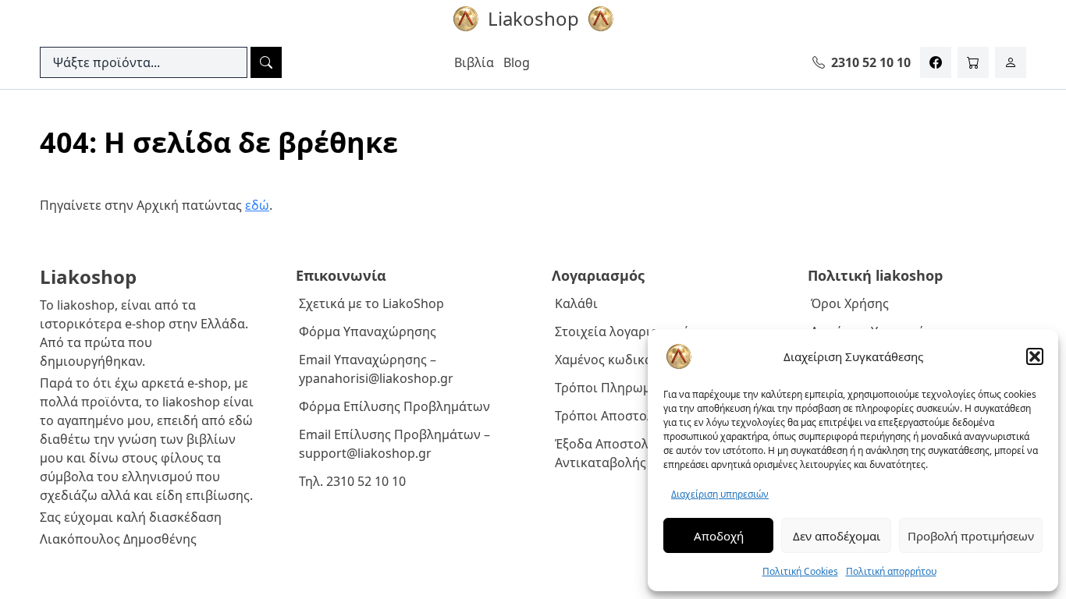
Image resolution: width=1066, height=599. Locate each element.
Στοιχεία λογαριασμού (622, 331)
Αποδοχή (719, 536)
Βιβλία (474, 62)
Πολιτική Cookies (800, 571)
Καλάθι (576, 303)
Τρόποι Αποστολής (611, 415)
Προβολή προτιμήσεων (971, 536)
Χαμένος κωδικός (607, 359)
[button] (1035, 356)
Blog (516, 62)
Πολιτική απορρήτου (891, 571)
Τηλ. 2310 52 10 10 (352, 481)
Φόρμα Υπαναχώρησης (367, 331)
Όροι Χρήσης (850, 303)
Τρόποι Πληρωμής (610, 387)
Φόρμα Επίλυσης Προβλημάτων (394, 406)
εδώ (257, 205)
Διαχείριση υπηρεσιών (720, 494)
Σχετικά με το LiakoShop (371, 303)
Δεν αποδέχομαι (836, 536)
